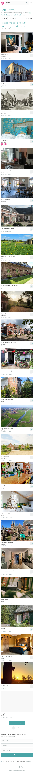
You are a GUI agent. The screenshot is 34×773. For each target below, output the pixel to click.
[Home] (2, 761)
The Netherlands (18, 15)
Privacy (9, 767)
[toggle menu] (31, 3)
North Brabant (6, 15)
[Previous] (3, 42)
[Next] (30, 42)
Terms (15, 767)
